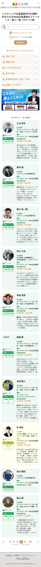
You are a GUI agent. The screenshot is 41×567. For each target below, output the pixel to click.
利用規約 (16, 555)
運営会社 (9, 555)
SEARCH (20, 42)
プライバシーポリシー (27, 555)
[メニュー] (3, 3)
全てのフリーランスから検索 (22, 37)
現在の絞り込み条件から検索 (22, 33)
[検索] (37, 3)
